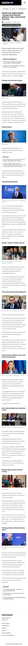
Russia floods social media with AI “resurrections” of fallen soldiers (12, 62)
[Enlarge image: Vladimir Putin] (24, 535)
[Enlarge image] (24, 85)
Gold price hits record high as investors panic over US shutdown (13, 66)
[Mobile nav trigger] (24, 2)
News (13, 8)
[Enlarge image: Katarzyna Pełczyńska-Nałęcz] (24, 362)
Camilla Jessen (7, 22)
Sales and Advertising (8, 635)
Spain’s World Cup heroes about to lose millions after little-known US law (14, 160)
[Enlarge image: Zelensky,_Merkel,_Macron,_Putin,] (24, 415)
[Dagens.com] (11, 3)
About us (4, 628)
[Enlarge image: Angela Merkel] (24, 132)
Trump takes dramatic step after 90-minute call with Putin (13, 590)
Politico (21, 76)
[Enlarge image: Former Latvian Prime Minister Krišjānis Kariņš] (24, 187)
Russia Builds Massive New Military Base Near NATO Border (14, 598)
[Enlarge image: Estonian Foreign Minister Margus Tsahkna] (24, 248)
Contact (4, 630)
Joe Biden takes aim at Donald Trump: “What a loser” (13, 594)
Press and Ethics (6, 633)
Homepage (5, 8)
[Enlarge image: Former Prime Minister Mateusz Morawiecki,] (24, 297)
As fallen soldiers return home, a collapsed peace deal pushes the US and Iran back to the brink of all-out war (14, 165)
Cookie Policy (5, 626)
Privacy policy (6, 623)
